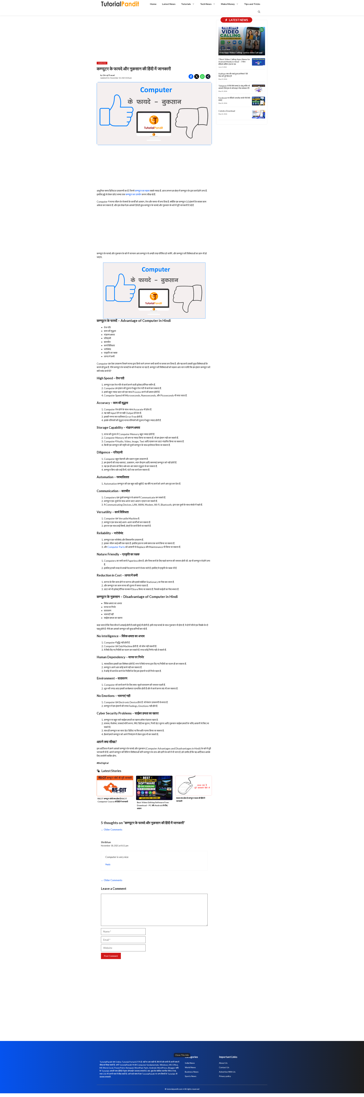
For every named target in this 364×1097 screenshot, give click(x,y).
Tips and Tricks (252, 4)
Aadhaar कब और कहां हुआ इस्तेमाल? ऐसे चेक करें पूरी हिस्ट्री (233, 74)
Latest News (168, 4)
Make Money (228, 4)
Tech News (206, 4)
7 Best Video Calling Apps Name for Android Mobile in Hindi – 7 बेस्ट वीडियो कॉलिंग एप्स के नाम (234, 61)
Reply (107, 864)
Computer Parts (116, 546)
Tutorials (186, 4)
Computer (102, 63)
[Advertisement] (86, 1076)
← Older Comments (111, 829)
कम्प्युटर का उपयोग (133, 194)
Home (153, 4)
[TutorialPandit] (120, 4)
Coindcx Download (226, 111)
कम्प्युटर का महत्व (142, 190)
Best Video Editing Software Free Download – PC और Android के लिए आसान (153, 805)
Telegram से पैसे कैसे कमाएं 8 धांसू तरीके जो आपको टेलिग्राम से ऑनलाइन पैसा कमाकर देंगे (234, 86)
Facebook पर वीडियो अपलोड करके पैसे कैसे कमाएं (234, 99)
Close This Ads (182, 1055)
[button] (259, 12)
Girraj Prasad (109, 75)
